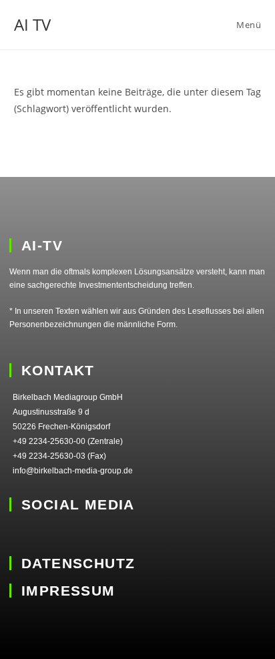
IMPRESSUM (68, 590)
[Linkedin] (18, 534)
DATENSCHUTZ (78, 563)
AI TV (32, 24)
